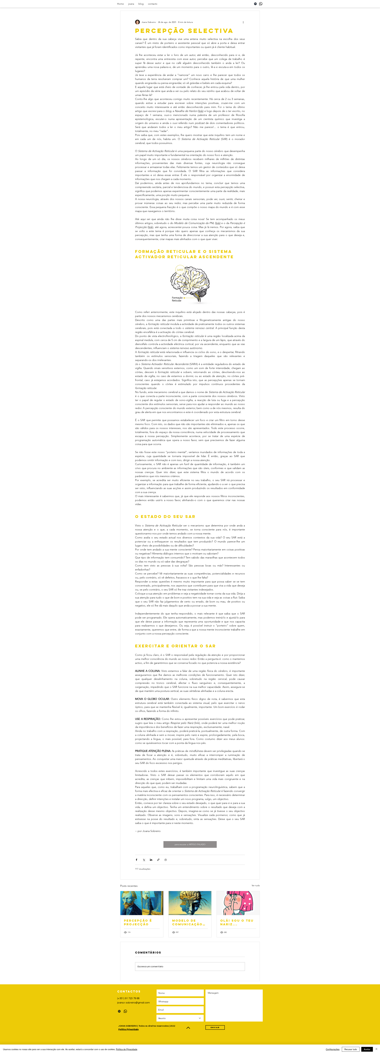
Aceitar (367, 1049)
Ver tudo (256, 885)
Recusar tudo (350, 1049)
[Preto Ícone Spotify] (255, 4)
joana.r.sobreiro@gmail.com (133, 1002)
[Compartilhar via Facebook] (136, 859)
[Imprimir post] (165, 859)
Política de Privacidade (126, 1049)
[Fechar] (376, 1049)
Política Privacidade (128, 1029)
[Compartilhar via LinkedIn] (151, 859)
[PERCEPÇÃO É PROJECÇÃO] (141, 903)
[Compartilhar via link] (158, 859)
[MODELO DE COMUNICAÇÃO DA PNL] (190, 903)
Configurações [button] (332, 1049)
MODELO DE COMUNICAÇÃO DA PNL (187, 922)
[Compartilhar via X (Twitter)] (143, 859)
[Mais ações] (243, 22)
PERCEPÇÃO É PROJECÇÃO (138, 922)
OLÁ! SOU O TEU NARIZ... (237, 922)
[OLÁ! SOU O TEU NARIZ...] (238, 903)
